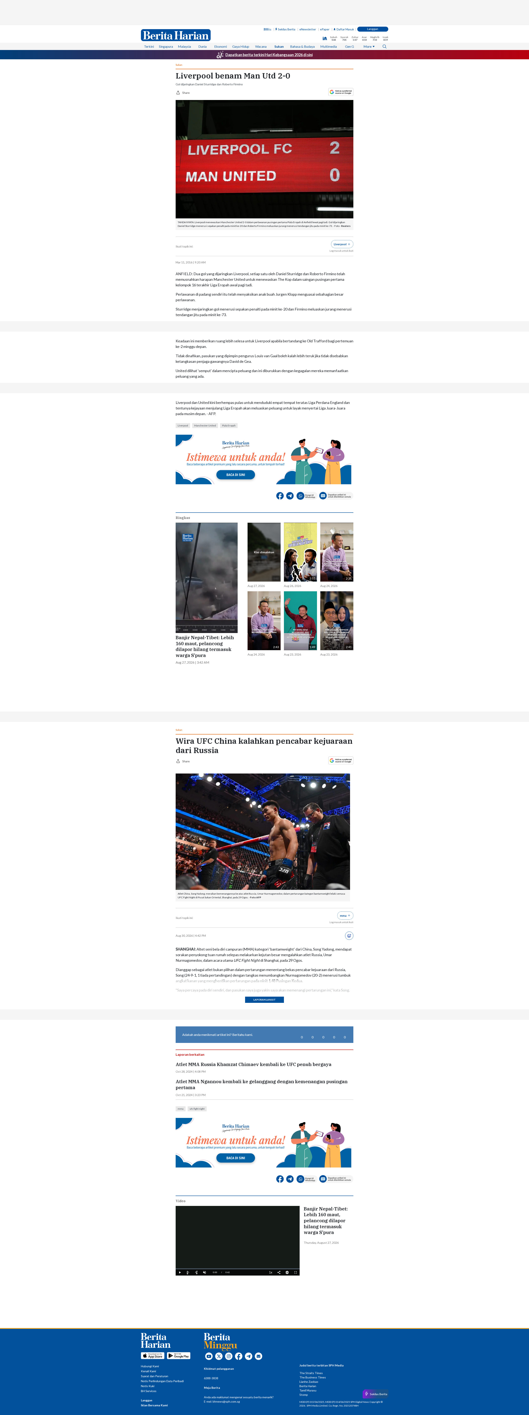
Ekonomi (220, 46)
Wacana (261, 46)
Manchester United (205, 425)
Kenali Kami (148, 1371)
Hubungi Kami (150, 1366)
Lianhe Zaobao (308, 1381)
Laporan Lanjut (264, 999)
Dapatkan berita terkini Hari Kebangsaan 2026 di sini (269, 54)
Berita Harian (307, 1386)
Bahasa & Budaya (302, 46)
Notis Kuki (147, 1386)
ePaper (324, 29)
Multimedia (328, 46)
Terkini (149, 46)
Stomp (303, 1394)
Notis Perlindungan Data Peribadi (162, 1381)
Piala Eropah (229, 425)
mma (180, 1108)
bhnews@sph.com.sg (226, 1401)
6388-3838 (211, 1378)
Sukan (279, 46)
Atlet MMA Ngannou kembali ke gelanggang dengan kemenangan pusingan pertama (262, 1084)
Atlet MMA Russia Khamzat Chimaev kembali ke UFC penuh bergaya (253, 1064)
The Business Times (312, 1377)
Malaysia (184, 46)
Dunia (202, 46)
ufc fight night (197, 1108)
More (367, 46)
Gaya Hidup (240, 46)
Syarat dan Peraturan (154, 1376)
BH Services (148, 1391)
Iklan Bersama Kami (154, 1405)
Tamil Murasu (307, 1390)
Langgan (372, 29)
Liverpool (183, 425)
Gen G (349, 46)
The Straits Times (311, 1373)
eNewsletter (307, 29)
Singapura (166, 46)
